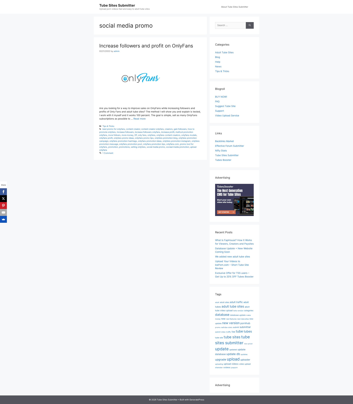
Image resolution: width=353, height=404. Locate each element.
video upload (245, 364)
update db (233, 354)
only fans (142, 135)
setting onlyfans (138, 147)
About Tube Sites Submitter (234, 7)
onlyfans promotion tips (154, 144)
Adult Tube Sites (224, 52)
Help (217, 61)
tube (239, 331)
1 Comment (107, 153)
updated (233, 350)
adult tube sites (233, 306)
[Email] (3, 212)
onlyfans (151, 135)
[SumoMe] (3, 219)
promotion (113, 147)
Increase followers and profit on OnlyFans (146, 46)
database (222, 315)
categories (248, 310)
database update (238, 315)
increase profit (167, 132)
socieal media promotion (177, 147)
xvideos (226, 367)
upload (233, 359)
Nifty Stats (221, 150)
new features (231, 319)
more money (127, 135)
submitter (245, 327)
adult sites (224, 302)
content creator (133, 129)
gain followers (180, 129)
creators (169, 129)
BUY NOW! (221, 96)
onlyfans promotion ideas (150, 141)
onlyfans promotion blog (166, 138)
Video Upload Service (227, 115)
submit (236, 327)
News (218, 66)
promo (217, 327)
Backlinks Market (224, 141)
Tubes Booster (223, 160)
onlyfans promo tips (144, 138)
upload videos (231, 364)
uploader (245, 359)
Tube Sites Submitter (117, 5)
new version (231, 323)
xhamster (219, 367)
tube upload (248, 344)
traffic (228, 332)
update (222, 348)
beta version (238, 311)
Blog (217, 57)
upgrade (220, 359)
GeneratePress (196, 399)
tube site (219, 338)
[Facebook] (3, 191)
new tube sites (243, 319)
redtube (224, 327)
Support (219, 110)
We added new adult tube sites (232, 256)
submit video (220, 332)
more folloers (114, 135)
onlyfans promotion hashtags (123, 141)
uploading (219, 364)
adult (217, 302)
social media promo (156, 147)
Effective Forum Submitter (229, 146)
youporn (234, 367)
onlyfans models (189, 135)
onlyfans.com (172, 144)
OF (135, 135)
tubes (248, 331)
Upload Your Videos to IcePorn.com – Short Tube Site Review (232, 265)
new (223, 318)
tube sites (232, 337)
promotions (124, 147)
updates (244, 354)
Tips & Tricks (108, 126)
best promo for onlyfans (113, 129)
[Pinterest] (3, 205)
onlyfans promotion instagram (177, 141)
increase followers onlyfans (147, 132)
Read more (139, 118)
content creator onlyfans (152, 129)
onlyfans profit (106, 138)
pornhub (245, 323)
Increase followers (125, 132)
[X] (3, 198)
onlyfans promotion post (130, 144)
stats (230, 327)
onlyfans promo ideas (124, 138)
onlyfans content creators (168, 135)
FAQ (217, 101)
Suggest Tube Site (225, 106)
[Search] (250, 25)
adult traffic (236, 302)
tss (233, 331)
